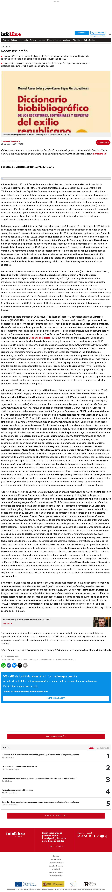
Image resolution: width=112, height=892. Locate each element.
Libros (25, 659)
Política (6, 40)
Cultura (33, 40)
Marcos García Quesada (10, 805)
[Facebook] (82, 836)
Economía (23, 40)
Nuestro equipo (56, 859)
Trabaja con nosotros (56, 863)
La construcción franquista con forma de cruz (20, 766)
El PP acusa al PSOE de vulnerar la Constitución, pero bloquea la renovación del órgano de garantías (40, 755)
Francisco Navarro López (10, 769)
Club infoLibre (89, 40)
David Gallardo (7, 781)
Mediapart (67, 40)
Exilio (18, 659)
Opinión (14, 40)
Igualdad (41, 40)
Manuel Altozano (8, 757)
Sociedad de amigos (56, 866)
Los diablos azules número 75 (65, 659)
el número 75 (99, 153)
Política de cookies (56, 876)
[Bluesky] (85, 836)
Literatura (33, 659)
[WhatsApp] (79, 836)
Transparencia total (97, 36)
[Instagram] (98, 836)
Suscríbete (82, 33)
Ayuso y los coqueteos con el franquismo (17, 790)
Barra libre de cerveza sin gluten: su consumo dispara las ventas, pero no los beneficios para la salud (40, 802)
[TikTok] (106, 836)
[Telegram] (94, 836)
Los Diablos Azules (7, 659)
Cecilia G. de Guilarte (39, 337)
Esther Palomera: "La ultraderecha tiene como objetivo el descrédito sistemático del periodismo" (39, 778)
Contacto (56, 856)
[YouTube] (102, 836)
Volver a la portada (56, 815)
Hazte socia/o (56, 846)
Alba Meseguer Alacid (9, 793)
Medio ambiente (54, 40)
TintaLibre (77, 40)
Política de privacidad (56, 872)
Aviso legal (56, 869)
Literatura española (45, 659)
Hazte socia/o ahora (56, 698)
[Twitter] (90, 836)
